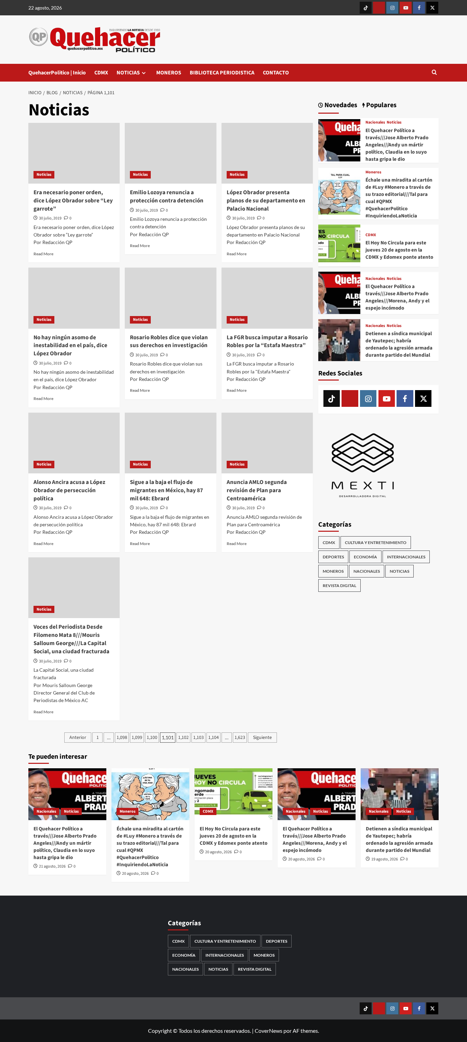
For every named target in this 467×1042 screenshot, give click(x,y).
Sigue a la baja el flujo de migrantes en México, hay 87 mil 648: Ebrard (166, 490)
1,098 (122, 737)
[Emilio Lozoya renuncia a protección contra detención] (170, 153)
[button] (434, 73)
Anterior (77, 737)
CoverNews (268, 1030)
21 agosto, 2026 (52, 866)
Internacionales (406, 556)
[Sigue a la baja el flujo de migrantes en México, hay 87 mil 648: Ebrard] (170, 443)
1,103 (198, 737)
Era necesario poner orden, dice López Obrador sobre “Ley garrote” (73, 200)
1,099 (137, 737)
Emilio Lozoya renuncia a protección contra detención (166, 196)
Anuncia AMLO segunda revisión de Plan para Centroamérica (257, 490)
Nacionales (375, 122)
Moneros (373, 172)
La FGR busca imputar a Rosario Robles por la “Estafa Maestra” (267, 341)
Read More (43, 253)
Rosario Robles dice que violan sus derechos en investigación (169, 341)
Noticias (44, 174)
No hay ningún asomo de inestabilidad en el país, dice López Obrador (70, 345)
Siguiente (262, 737)
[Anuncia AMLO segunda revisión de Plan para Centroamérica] (267, 443)
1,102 (183, 737)
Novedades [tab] (340, 105)
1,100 (152, 737)
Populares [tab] (381, 105)
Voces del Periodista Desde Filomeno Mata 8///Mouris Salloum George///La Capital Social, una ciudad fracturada (71, 639)
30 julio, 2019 (50, 218)
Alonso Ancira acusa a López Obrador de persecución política (69, 490)
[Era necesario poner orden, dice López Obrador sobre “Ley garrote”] (74, 153)
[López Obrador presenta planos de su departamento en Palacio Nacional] (267, 153)
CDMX (101, 72)
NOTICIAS (128, 72)
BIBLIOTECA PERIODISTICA (222, 72)
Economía (365, 556)
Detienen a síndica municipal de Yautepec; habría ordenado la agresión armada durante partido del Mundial (398, 344)
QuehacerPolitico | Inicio (57, 72)
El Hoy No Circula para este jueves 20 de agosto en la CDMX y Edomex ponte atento (399, 250)
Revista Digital (339, 585)
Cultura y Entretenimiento (375, 542)
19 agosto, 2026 (384, 859)
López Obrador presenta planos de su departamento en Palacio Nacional (266, 200)
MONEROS (168, 72)
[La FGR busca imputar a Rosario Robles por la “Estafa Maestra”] (267, 298)
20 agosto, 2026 (135, 873)
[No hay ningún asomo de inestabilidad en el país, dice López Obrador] (74, 298)
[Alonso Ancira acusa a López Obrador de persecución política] (74, 443)
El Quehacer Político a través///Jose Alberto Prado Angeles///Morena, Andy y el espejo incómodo (397, 297)
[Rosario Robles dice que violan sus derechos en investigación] (170, 298)
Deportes (333, 556)
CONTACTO (276, 72)
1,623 (240, 737)
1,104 (213, 737)
